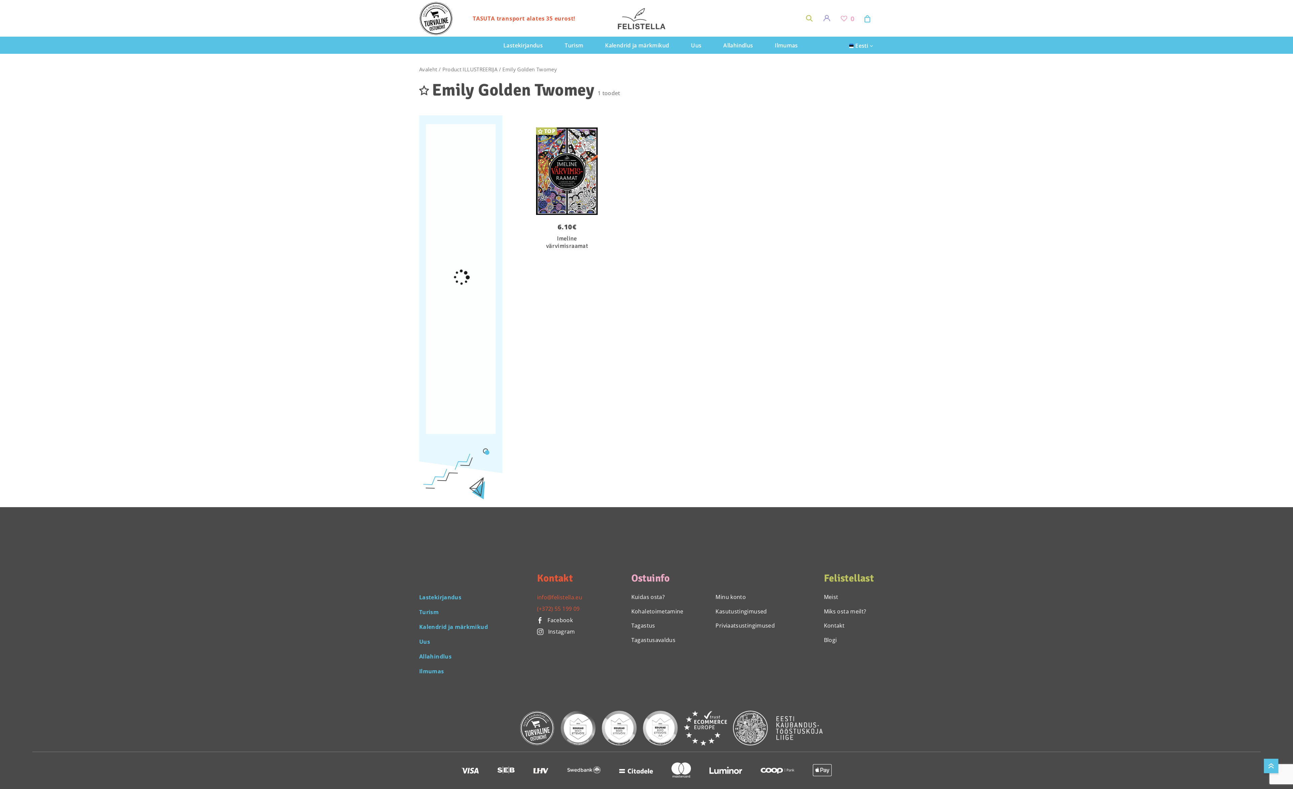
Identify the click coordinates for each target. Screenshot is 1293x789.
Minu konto (731, 597)
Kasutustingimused (741, 611)
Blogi (830, 640)
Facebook (559, 620)
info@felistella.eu (559, 597)
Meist (831, 597)
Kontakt (834, 625)
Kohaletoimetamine (657, 611)
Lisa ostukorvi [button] (562, 132)
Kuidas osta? (648, 597)
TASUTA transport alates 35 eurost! (524, 18)
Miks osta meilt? (845, 611)
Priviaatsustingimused (745, 625)
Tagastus (643, 625)
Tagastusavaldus (653, 640)
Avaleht (428, 69)
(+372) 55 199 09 (558, 608)
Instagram (561, 631)
